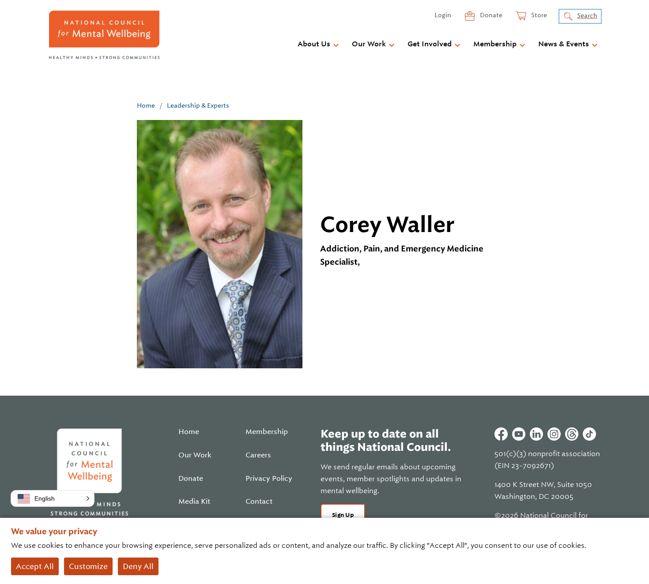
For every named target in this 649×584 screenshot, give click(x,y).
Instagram (554, 434)
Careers (258, 455)
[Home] (104, 35)
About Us (314, 44)
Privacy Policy (268, 478)
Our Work (369, 44)
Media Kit (194, 501)
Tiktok (589, 434)
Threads (571, 434)
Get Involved (430, 44)
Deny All (138, 566)
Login (442, 15)
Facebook (501, 434)
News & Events (563, 44)
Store (538, 15)
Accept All (35, 566)
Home (146, 105)
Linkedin (536, 434)
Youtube (518, 434)
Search (587, 15)
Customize (88, 566)
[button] (52, 498)
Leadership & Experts (198, 105)
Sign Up (343, 515)
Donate (490, 15)
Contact (258, 501)
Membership (495, 44)
